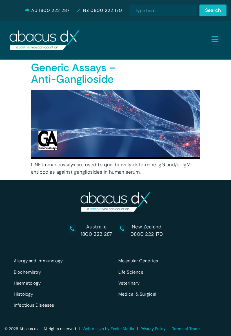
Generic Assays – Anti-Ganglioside (73, 73)
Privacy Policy (153, 328)
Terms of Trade (186, 328)
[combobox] (163, 10)
